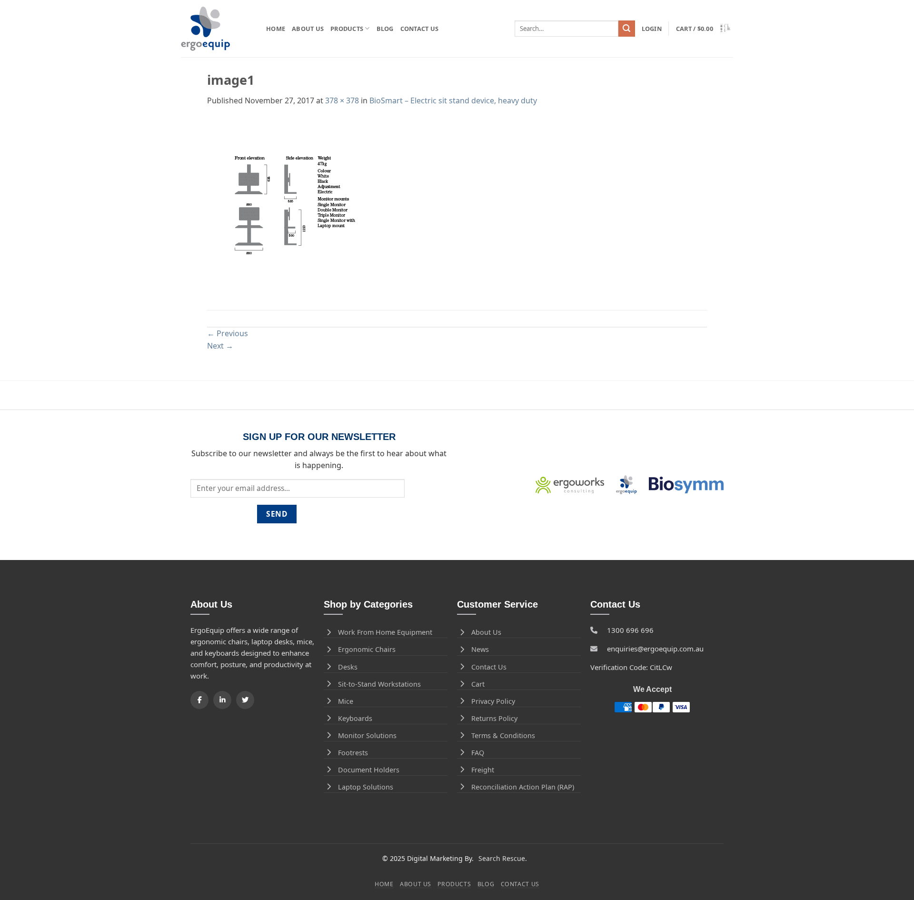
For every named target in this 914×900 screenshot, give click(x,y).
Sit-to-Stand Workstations (379, 684)
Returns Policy (494, 718)
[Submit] (626, 28)
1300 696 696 (630, 630)
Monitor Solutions (367, 735)
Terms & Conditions (503, 735)
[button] (652, 28)
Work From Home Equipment (385, 632)
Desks (348, 666)
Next (220, 345)
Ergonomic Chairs (367, 649)
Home (275, 28)
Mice (345, 701)
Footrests (353, 752)
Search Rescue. (502, 858)
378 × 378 (342, 100)
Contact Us (419, 28)
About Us (308, 28)
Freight (482, 769)
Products (346, 28)
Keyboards (355, 718)
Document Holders (368, 769)
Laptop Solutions (365, 786)
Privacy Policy (493, 701)
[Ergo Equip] (216, 29)
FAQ (477, 752)
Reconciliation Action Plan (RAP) (522, 786)
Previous (227, 333)
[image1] (297, 207)
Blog (385, 28)
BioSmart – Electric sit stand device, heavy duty (453, 100)
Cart (478, 684)
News (480, 649)
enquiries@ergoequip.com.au (655, 648)
